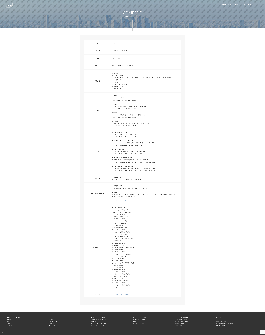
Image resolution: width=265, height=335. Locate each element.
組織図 (8, 323)
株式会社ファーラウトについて (13, 317)
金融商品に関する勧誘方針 (222, 321)
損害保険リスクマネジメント (97, 321)
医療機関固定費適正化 (179, 323)
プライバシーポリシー (221, 317)
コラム (217, 327)
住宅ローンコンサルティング (139, 321)
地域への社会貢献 (53, 321)
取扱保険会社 (52, 323)
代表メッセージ (10, 321)
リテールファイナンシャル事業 (139, 317)
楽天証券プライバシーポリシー (121, 200)
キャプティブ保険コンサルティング (98, 323)
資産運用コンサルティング (138, 323)
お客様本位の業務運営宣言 (222, 325)
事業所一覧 (9, 325)
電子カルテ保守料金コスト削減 (181, 321)
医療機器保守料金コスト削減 (181, 319)
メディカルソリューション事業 (181, 317)
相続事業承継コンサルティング (97, 325)
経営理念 (9, 319)
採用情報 (51, 319)
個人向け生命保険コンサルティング (140, 319)
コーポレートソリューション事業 (98, 317)
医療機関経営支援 (178, 325)
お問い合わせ (52, 325)
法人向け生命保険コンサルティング (98, 319)
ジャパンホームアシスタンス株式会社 (122, 294)
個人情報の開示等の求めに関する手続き (224, 323)
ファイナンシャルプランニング (139, 325)
